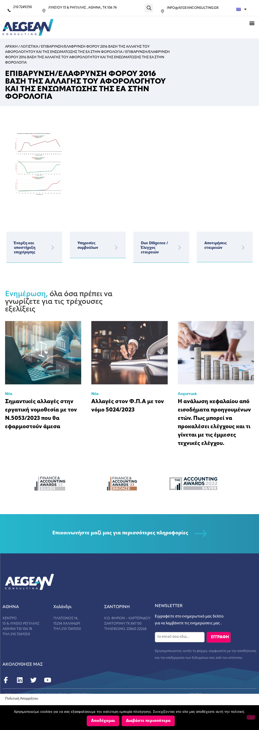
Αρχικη (11, 47)
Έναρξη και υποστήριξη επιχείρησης (24, 247)
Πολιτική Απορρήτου (21, 699)
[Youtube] (47, 680)
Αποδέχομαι (103, 721)
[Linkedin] (19, 680)
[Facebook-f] (6, 680)
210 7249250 (22, 7)
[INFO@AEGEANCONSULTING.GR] (162, 11)
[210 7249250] (9, 10)
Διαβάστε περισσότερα (148, 721)
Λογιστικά (187, 394)
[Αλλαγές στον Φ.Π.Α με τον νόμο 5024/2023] (129, 352)
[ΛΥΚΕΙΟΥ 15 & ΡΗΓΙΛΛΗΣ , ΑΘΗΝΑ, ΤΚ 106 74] (44, 11)
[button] (149, 8)
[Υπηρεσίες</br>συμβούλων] (116, 248)
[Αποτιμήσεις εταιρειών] (243, 248)
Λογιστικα (29, 47)
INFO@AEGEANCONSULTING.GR (193, 8)
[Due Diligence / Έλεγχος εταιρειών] (180, 248)
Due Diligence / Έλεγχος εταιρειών (154, 247)
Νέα (8, 394)
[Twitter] (33, 680)
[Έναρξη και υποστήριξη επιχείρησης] (53, 248)
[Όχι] (251, 717)
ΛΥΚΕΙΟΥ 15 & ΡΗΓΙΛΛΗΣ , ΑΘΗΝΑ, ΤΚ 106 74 (82, 7)
